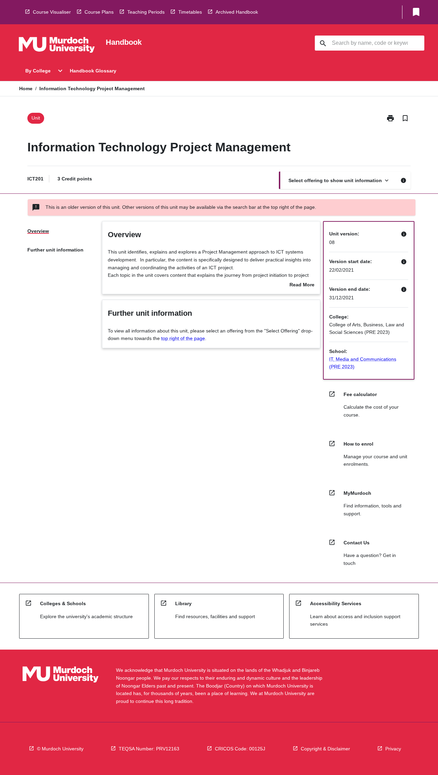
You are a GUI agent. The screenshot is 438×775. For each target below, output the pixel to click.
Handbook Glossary (93, 70)
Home (26, 88)
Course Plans (99, 12)
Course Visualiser (52, 12)
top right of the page (183, 338)
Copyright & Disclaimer (325, 748)
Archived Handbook (237, 12)
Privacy (393, 748)
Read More (301, 285)
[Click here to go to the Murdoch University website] (57, 46)
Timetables (190, 12)
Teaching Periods (146, 12)
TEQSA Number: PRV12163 (149, 748)
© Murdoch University (60, 748)
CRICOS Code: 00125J (240, 748)
